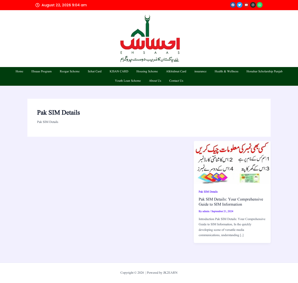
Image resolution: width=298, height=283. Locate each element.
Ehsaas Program (41, 71)
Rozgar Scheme (70, 71)
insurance (200, 71)
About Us (155, 81)
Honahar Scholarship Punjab (265, 71)
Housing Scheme (147, 71)
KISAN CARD (119, 71)
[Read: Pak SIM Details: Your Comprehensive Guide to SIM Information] (232, 162)
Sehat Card (95, 71)
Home (19, 71)
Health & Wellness (226, 71)
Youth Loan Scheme (128, 81)
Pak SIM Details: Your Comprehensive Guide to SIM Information (231, 202)
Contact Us (176, 81)
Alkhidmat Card (176, 71)
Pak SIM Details (208, 192)
